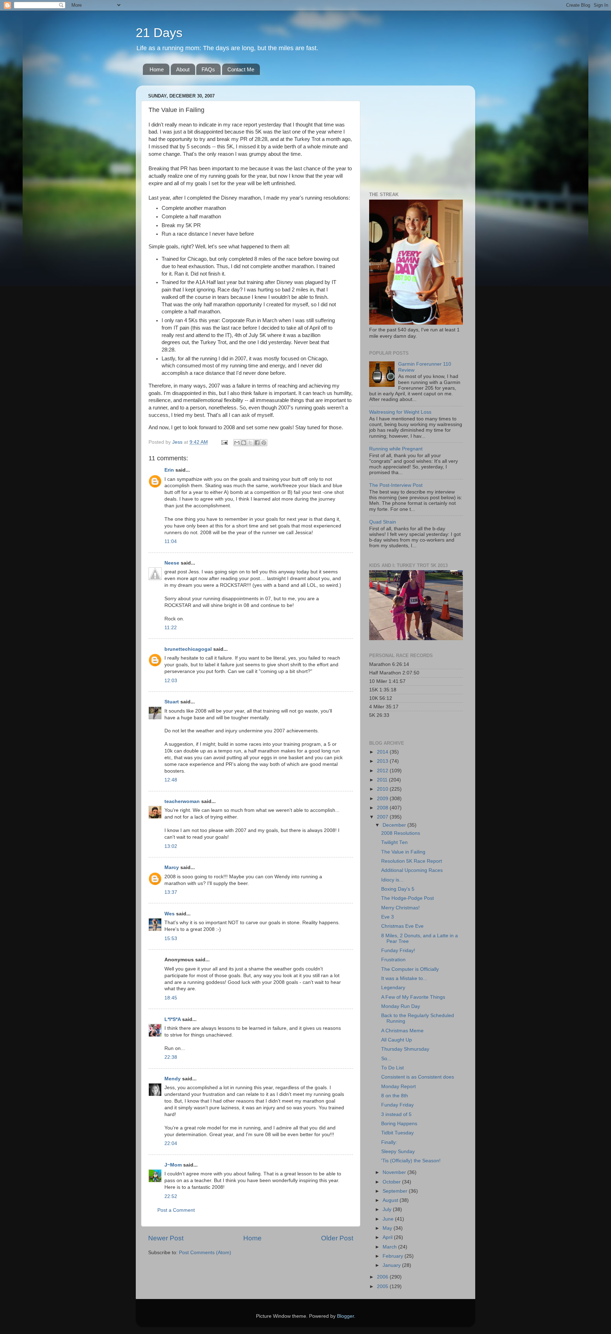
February (394, 1256)
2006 (383, 1277)
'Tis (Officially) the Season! (411, 1160)
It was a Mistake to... (404, 978)
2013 (383, 761)
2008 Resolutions (400, 833)
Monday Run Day (400, 1006)
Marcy (171, 867)
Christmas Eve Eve (402, 926)
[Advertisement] (413, 135)
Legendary (393, 987)
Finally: (389, 1142)
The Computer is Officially (410, 969)
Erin (169, 470)
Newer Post (166, 1238)
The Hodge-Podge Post (407, 898)
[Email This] (236, 442)
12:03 (170, 680)
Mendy (172, 1078)
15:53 (170, 938)
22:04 (170, 1143)
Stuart (171, 701)
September (396, 1191)
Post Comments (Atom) (205, 1252)
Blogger (345, 1316)
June (389, 1219)
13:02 (170, 846)
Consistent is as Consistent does (417, 1077)
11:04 (170, 541)
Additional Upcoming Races (412, 870)
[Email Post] (224, 442)
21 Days (159, 32)
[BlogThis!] (243, 442)
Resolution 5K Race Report (411, 861)
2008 (383, 807)
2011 (383, 780)
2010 (383, 789)
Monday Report (398, 1086)
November (395, 1172)
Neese (171, 563)
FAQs (208, 69)
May (388, 1228)
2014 (383, 752)
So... (386, 1058)
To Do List (392, 1067)
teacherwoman (182, 801)
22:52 (170, 1196)
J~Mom (173, 1165)
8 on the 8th (394, 1095)
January (392, 1265)
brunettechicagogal (188, 649)
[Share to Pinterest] (263, 442)
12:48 (170, 780)
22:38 (170, 1057)
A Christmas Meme (402, 1030)
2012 (383, 770)
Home (157, 69)
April (388, 1237)
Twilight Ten (394, 842)
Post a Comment (176, 1210)
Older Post (337, 1238)
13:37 (170, 892)
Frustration (393, 959)
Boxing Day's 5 (397, 889)
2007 (383, 817)
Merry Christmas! (400, 907)
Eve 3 (387, 917)
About (183, 69)
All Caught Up (396, 1040)
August (391, 1200)
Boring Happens (399, 1123)
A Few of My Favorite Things (413, 997)
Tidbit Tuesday (397, 1132)
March (390, 1247)
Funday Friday (397, 1105)
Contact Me (240, 69)
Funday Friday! (398, 950)
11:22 (170, 627)
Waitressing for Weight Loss (400, 412)
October (392, 1182)
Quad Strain (382, 522)
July (388, 1209)
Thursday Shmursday (405, 1049)
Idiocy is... (392, 880)
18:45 (170, 997)
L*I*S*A (172, 1019)
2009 (383, 798)
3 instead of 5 (396, 1114)
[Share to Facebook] (257, 442)
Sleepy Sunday (398, 1151)
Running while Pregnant (396, 448)
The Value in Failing (403, 852)
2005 (383, 1286)
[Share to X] (250, 442)
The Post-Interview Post (396, 485)
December (395, 825)
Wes (169, 913)
